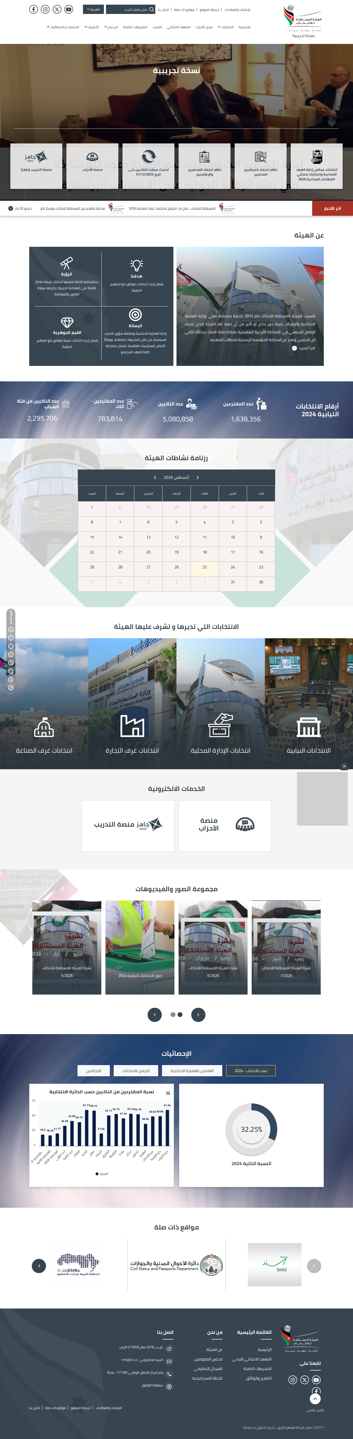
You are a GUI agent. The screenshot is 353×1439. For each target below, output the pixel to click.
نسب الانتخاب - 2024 (251, 1070)
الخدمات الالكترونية (11, 654)
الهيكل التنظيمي (208, 1368)
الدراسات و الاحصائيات (64, 27)
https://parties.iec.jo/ (225, 826)
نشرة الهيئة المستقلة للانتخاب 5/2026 (66, 972)
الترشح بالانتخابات (136, 1070)
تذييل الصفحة (11, 688)
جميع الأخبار (23, 208)
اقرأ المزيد (307, 348)
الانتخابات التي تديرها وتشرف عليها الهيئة (11, 646)
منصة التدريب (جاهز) (36, 170)
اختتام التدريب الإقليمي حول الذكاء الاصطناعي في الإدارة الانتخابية (252, 208)
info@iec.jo (129, 1360)
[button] (180, 1014)
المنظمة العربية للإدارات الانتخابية (78, 1264)
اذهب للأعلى (315, 1410)
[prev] (197, 477)
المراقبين (93, 1070)
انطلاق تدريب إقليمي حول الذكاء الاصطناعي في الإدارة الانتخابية (138, 208)
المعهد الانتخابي (178, 27)
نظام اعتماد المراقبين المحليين (261, 172)
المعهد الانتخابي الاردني (252, 1359)
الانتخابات (227, 27)
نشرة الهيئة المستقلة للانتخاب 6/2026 (213, 972)
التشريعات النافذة (135, 27)
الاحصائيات (11, 663)
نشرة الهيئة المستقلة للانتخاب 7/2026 (286, 972)
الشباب (157, 27)
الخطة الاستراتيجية (207, 1378)
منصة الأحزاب (92, 170)
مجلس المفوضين (208, 1359)
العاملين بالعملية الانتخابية (192, 1070)
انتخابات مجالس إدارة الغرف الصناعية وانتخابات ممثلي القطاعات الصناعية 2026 (316, 174)
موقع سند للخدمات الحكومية (274, 1264)
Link (221, 703)
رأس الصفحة (11, 630)
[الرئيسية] (299, 1338)
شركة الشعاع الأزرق (290, 1427)
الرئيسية (244, 27)
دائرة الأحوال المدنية (176, 1264)
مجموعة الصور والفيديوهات (11, 671)
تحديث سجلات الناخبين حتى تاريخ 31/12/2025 (148, 172)
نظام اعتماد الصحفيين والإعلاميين (204, 172)
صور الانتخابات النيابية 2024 (140, 975)
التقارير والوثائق (259, 1378)
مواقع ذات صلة (11, 679)
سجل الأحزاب (204, 27)
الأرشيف (93, 27)
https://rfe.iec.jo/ (128, 826)
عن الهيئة (11, 638)
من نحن (112, 27)
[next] (155, 477)
